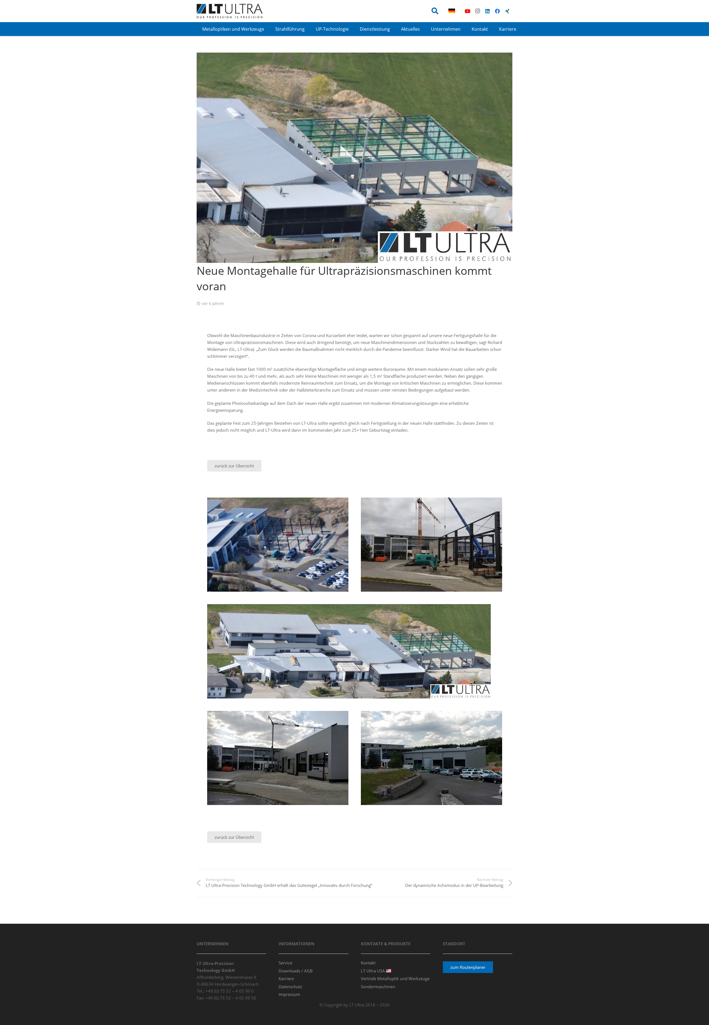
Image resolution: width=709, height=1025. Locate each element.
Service (285, 963)
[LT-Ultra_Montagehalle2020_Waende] (277, 758)
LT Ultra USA (373, 971)
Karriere (286, 978)
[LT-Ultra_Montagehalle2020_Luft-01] (277, 545)
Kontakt (368, 963)
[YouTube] (467, 11)
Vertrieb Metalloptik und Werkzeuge (395, 978)
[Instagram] (477, 11)
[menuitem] (452, 11)
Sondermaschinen (378, 986)
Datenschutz (290, 986)
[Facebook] (497, 11)
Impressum (289, 994)
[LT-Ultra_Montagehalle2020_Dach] (431, 758)
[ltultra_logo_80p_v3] (230, 11)
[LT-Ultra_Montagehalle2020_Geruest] (431, 545)
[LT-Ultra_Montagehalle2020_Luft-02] (354, 651)
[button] (435, 11)
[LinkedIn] (487, 11)
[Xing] (507, 11)
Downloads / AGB (296, 971)
